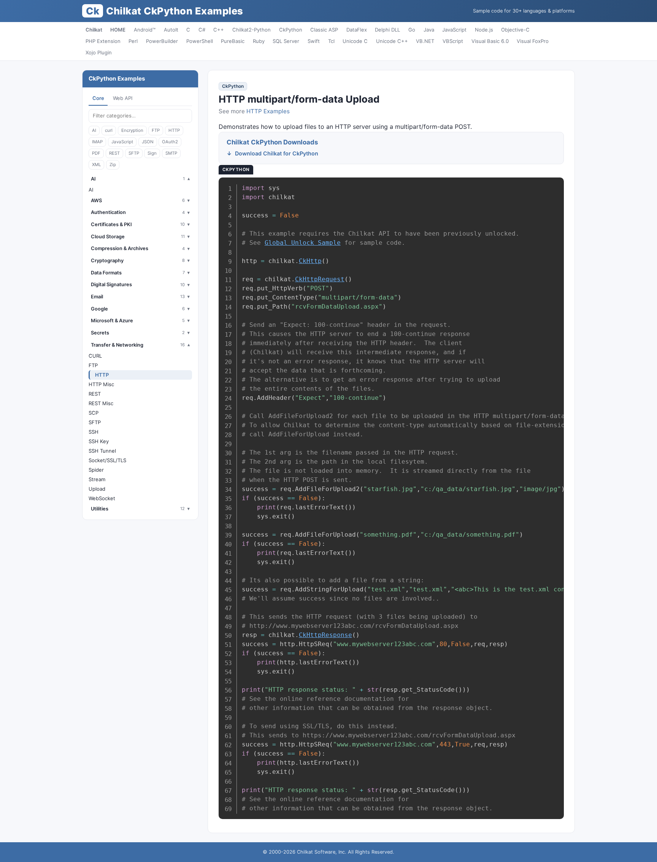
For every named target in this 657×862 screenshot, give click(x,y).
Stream (97, 479)
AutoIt (171, 30)
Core (98, 98)
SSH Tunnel (102, 451)
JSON (148, 141)
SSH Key (99, 441)
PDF (96, 153)
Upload (97, 489)
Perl (133, 41)
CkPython (290, 30)
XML (96, 164)
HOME (117, 30)
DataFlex (356, 30)
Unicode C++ (392, 41)
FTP (156, 130)
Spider (96, 470)
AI (94, 130)
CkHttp (310, 261)
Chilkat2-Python (251, 30)
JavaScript (454, 30)
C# (201, 30)
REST (114, 153)
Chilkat (94, 30)
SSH (93, 432)
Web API (122, 98)
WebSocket (102, 498)
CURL (95, 356)
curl (109, 130)
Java (429, 30)
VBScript (453, 41)
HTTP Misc (101, 384)
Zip (113, 164)
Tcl (331, 41)
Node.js (484, 30)
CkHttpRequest (319, 279)
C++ (218, 30)
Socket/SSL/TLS (107, 460)
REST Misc (101, 403)
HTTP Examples (268, 111)
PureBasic (232, 41)
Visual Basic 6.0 (490, 41)
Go (411, 30)
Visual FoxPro (533, 41)
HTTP (174, 130)
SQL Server (286, 41)
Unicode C (355, 41)
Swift (314, 41)
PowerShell (199, 41)
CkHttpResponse (325, 635)
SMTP (171, 153)
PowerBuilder (162, 41)
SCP (93, 413)
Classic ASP (324, 30)
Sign (152, 153)
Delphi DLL (387, 30)
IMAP (97, 141)
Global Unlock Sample (303, 242)
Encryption (132, 130)
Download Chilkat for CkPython (276, 153)
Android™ (145, 30)
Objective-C (515, 30)
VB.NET (425, 41)
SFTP (134, 153)
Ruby (259, 41)
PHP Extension (103, 41)
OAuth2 (170, 141)
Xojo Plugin (99, 52)
